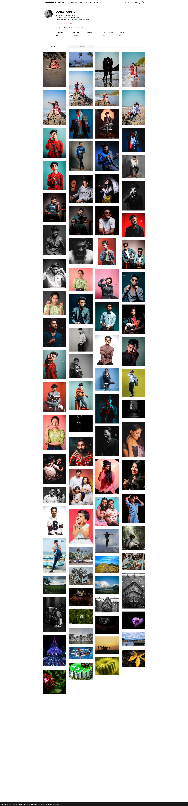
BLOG (96, 2)
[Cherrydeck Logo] (53, 2)
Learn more (55, 804)
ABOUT (81, 2)
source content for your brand (42, 804)
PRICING (88, 2)
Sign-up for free (6, 804)
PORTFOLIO (54, 46)
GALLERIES (80, 46)
